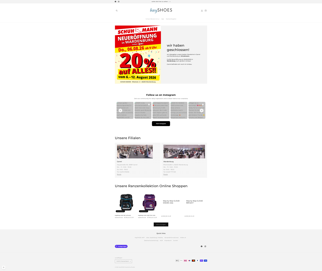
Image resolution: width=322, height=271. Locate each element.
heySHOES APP (139, 237)
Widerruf (183, 237)
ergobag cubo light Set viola (146, 215)
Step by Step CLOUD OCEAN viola (171, 202)
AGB (161, 240)
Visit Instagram (161, 123)
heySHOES (121, 267)
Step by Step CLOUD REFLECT (194, 202)
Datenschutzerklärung (151, 240)
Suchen (175, 240)
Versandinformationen (171, 237)
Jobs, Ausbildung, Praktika (154, 237)
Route (119, 174)
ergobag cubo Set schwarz (123, 215)
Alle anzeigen (161, 224)
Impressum (168, 240)
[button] (117, 10)
